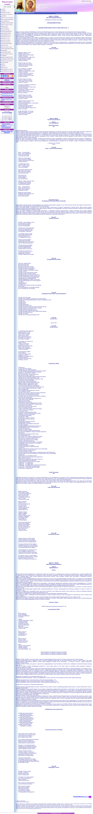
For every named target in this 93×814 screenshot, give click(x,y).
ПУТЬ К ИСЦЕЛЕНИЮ (6, 127)
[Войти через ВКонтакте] (4, 76)
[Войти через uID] (1, 76)
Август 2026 (7, 111)
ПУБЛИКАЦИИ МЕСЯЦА (7, 95)
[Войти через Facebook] (6, 76)
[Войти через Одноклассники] (12, 76)
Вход (75, 13)
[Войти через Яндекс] (8, 76)
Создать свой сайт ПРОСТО (7, 132)
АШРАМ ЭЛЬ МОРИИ (6, 123)
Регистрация (71, 13)
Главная (57, 13)
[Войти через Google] (10, 76)
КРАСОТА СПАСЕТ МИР (6, 126)
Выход (66, 13)
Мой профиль (62, 13)
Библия (7, 80)
